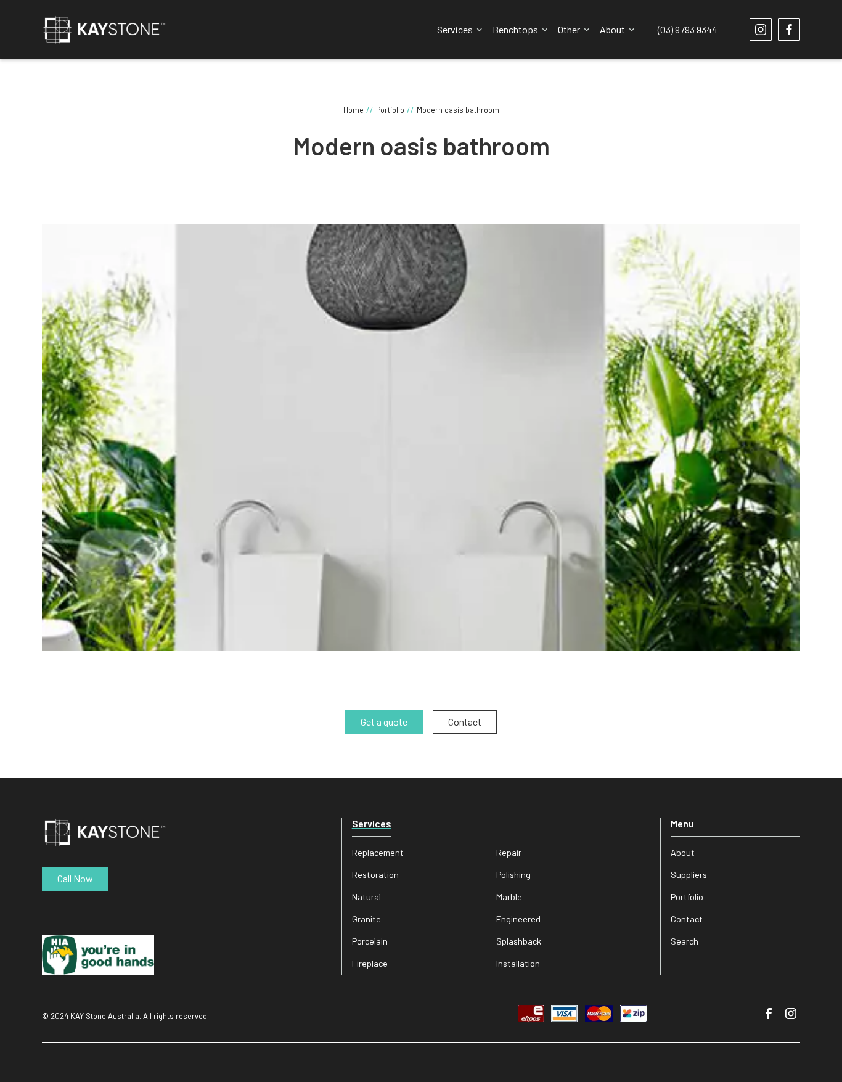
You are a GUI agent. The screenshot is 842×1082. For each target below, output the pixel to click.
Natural (366, 896)
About (683, 852)
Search (684, 941)
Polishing (513, 874)
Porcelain (370, 941)
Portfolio (390, 110)
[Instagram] (791, 1013)
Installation (518, 963)
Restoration (375, 874)
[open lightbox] (420, 437)
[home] (104, 29)
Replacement (378, 852)
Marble (509, 896)
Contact (687, 919)
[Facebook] (768, 1013)
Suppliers (689, 874)
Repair (508, 852)
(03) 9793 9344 (687, 29)
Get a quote (384, 721)
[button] (460, 30)
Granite (366, 919)
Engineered (518, 919)
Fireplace (370, 963)
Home (353, 110)
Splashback (518, 941)
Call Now (75, 878)
